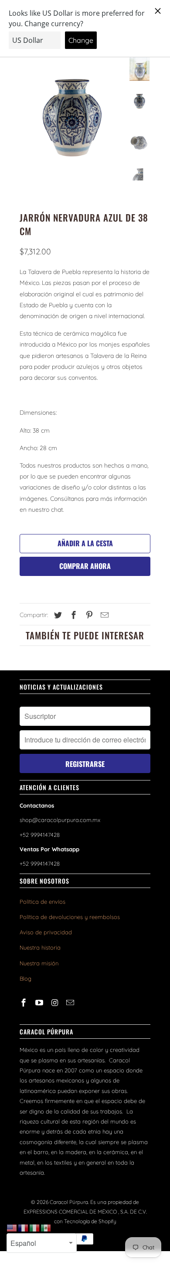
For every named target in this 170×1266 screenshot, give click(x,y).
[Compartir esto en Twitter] (57, 615)
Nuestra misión (39, 963)
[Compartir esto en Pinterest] (88, 615)
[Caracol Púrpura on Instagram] (56, 1003)
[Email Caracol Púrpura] (71, 1003)
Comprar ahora (85, 566)
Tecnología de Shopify (90, 1221)
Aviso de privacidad (46, 932)
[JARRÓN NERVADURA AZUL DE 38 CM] (72, 121)
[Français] (23, 1227)
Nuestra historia (40, 947)
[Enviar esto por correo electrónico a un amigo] (103, 615)
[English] (12, 1227)
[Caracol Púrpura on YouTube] (40, 1003)
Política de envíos (42, 901)
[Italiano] (35, 1227)
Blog (25, 978)
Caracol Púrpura (69, 1202)
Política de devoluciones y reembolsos (70, 916)
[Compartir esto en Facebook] (72, 615)
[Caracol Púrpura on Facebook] (24, 1003)
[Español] (46, 1227)
